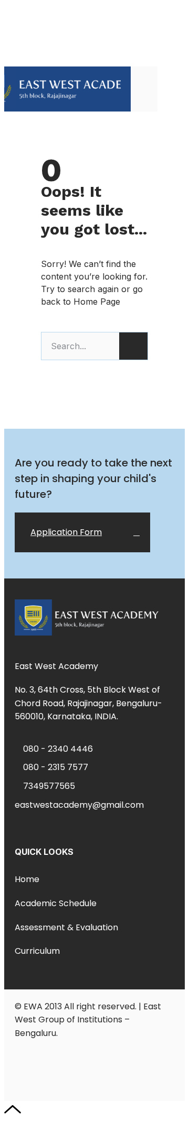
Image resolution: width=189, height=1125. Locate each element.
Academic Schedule (56, 903)
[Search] (133, 346)
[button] (171, 88)
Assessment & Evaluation (66, 927)
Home (27, 879)
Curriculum (37, 951)
